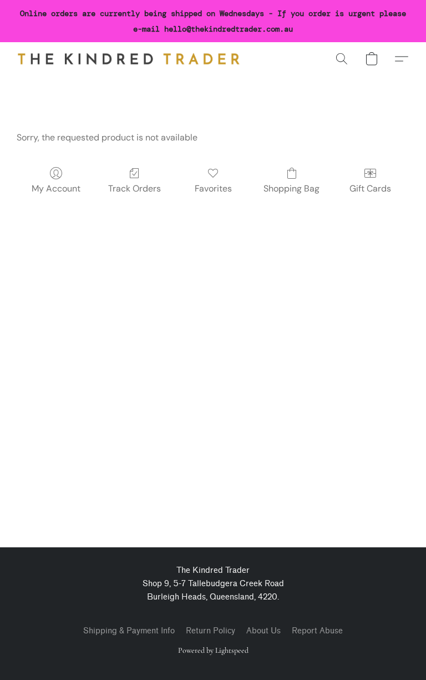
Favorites (213, 188)
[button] (129, 59)
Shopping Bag (291, 188)
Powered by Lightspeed (213, 650)
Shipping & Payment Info (129, 631)
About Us (263, 631)
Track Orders (134, 188)
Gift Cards (370, 188)
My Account (56, 188)
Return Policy (210, 631)
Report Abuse (317, 631)
